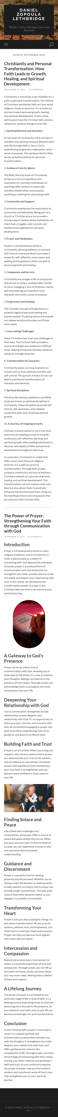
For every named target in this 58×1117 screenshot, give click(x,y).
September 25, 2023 (15, 89)
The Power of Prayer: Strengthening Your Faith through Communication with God (27, 523)
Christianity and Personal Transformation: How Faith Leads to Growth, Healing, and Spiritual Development (28, 73)
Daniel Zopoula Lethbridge (29, 14)
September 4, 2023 (14, 536)
